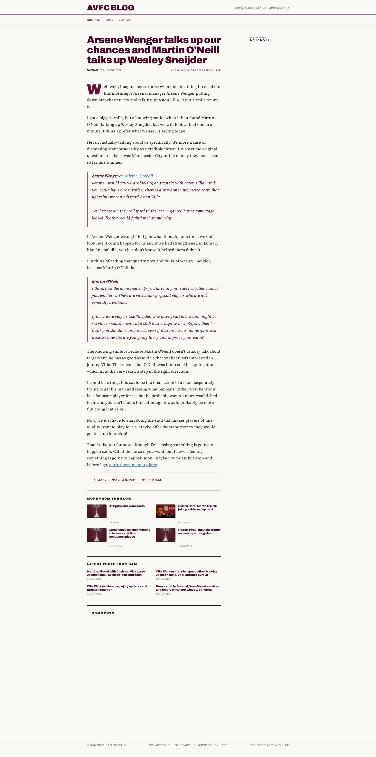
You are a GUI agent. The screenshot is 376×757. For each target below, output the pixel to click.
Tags (109, 19)
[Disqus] (154, 667)
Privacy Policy (160, 745)
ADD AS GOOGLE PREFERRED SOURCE (196, 70)
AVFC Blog (110, 7)
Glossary (182, 745)
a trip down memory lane (133, 464)
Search (124, 19)
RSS (225, 745)
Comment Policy (205, 745)
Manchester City (124, 479)
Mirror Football (139, 176)
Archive (93, 19)
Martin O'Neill (152, 479)
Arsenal (100, 479)
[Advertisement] (259, 108)
